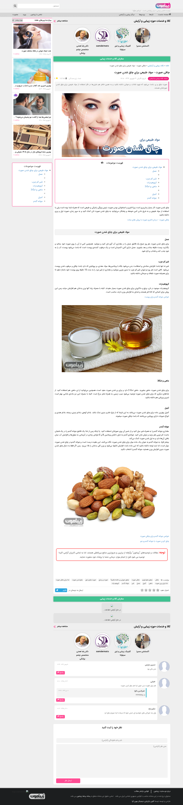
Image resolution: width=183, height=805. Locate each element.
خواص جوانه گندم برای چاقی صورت (154, 536)
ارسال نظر (68, 780)
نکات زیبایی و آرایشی (156, 65)
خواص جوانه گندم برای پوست (157, 297)
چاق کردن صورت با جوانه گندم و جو (154, 541)
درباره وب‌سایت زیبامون (162, 791)
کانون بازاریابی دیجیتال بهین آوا (143, 801)
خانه (167, 65)
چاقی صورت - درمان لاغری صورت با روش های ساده (148, 220)
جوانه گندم (152, 198)
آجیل (154, 194)
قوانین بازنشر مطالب (141, 791)
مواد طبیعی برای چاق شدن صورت (147, 167)
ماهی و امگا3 (151, 186)
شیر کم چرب (151, 179)
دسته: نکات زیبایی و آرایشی (158, 78)
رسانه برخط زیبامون (84, 796)
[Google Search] (15, 6)
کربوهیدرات (152, 183)
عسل (154, 171)
